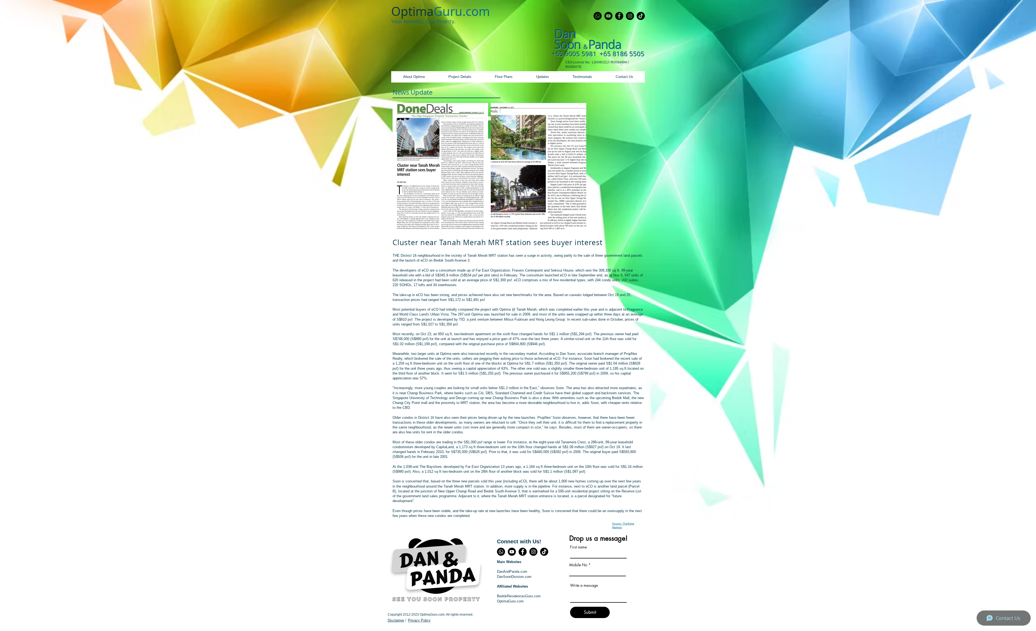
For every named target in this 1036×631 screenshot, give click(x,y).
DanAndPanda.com (512, 572)
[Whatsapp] (598, 16)
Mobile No (578, 565)
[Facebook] (619, 16)
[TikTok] (641, 16)
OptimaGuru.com (510, 601)
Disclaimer (396, 620)
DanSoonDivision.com (514, 577)
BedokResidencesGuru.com (519, 596)
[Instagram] (630, 16)
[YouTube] (608, 16)
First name (578, 547)
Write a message (584, 585)
